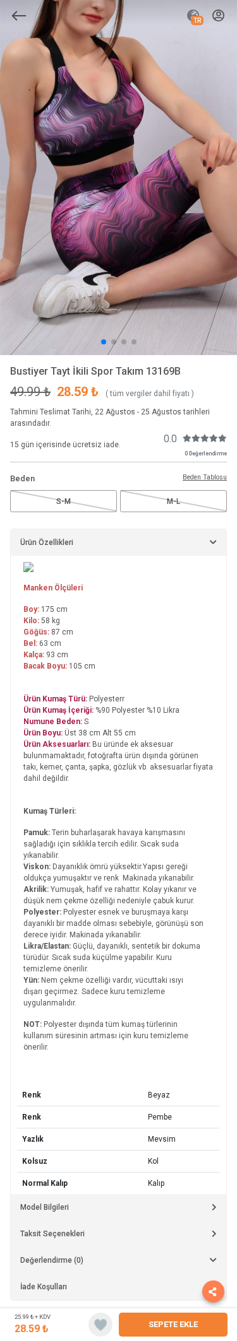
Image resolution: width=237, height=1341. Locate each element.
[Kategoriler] (19, 16)
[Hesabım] (218, 16)
